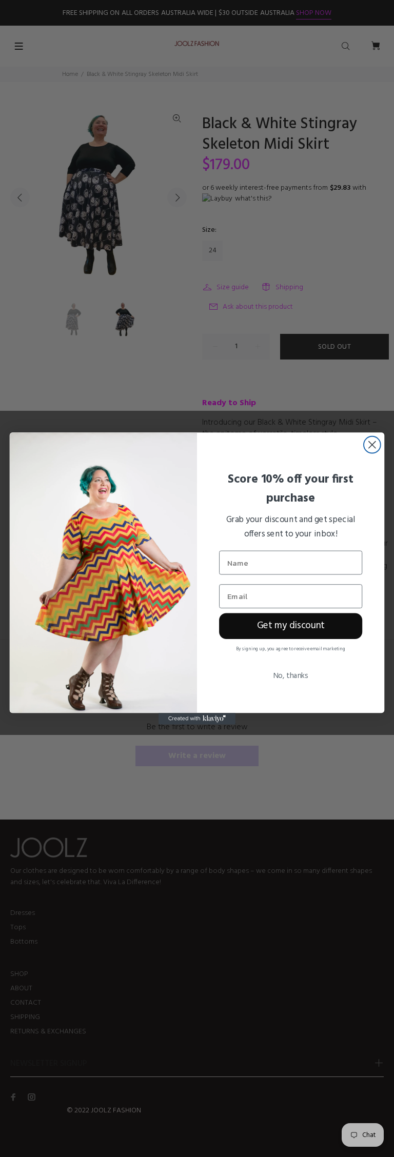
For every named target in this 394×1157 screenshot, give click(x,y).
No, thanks (290, 676)
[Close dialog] (372, 444)
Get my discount (291, 626)
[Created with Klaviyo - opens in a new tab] (197, 718)
